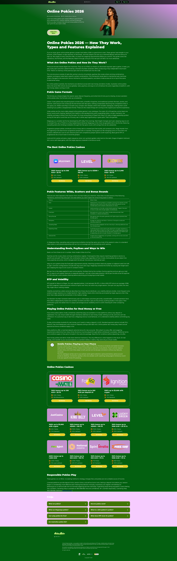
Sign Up (125, 2)
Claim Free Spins (53, 32)
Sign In (118, 2)
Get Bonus (62, 181)
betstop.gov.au (67, 490)
